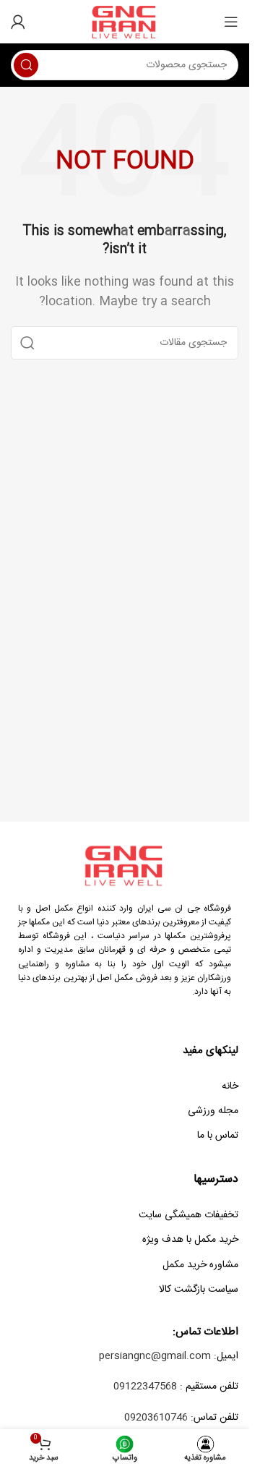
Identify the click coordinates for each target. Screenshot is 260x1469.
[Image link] (125, 865)
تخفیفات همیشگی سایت (188, 1215)
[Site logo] (124, 22)
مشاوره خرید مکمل (200, 1265)
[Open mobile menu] (231, 21)
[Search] (26, 65)
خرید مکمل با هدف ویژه (190, 1239)
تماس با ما (217, 1135)
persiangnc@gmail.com (155, 1356)
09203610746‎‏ (156, 1417)
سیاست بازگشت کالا (198, 1289)
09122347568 (145, 1386)
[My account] (18, 21)
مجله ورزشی (213, 1111)
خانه (230, 1086)
